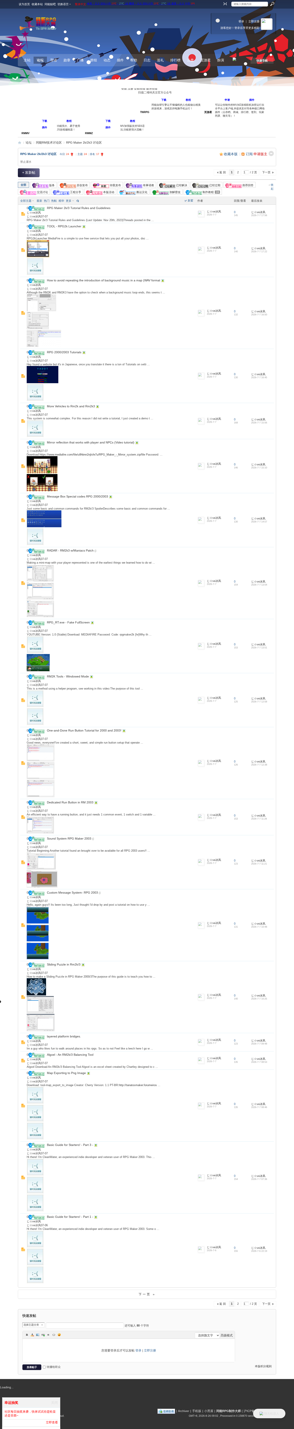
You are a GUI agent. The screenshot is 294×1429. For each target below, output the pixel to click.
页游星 (205, 60)
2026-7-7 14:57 (259, 521)
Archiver (183, 1411)
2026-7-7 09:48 (259, 1043)
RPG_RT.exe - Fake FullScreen (68, 622)
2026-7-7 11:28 (259, 818)
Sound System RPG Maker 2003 (69, 838)
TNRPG (144, 116)
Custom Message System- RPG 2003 (72, 892)
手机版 (196, 1411)
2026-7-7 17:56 (259, 215)
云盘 (190, 60)
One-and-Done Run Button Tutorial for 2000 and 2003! (84, 730)
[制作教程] (36, 208)
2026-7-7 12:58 (259, 701)
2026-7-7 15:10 (259, 467)
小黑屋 (208, 1411)
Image (38, 1335)
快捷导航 (262, 60)
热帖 (54, 200)
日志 (147, 60)
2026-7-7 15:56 (259, 422)
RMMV (25, 124)
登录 (241, 21)
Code (54, 1335)
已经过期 (214, 185)
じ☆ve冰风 (34, 212)
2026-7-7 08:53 (259, 1062)
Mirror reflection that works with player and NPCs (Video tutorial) (90, 442)
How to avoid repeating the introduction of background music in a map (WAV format (103, 280)
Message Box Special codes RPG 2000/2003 (77, 496)
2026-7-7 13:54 (259, 584)
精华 (61, 200)
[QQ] (166, 1411)
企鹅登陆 (139, 88)
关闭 (54, 1402)
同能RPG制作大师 (19, 142)
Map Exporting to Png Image (66, 1073)
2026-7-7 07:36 (259, 1179)
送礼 (160, 60)
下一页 (266, 172)
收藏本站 (37, 4)
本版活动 (108, 192)
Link (43, 1335)
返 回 (222, 172)
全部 (23, 184)
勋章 (66, 60)
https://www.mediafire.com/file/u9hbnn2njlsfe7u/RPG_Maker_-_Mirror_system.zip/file (92, 454)
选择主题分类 (31, 1324)
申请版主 (260, 154)
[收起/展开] (271, 153)
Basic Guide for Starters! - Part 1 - (70, 1216)
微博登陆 (151, 88)
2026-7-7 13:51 (259, 647)
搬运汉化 (141, 192)
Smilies (59, 1335)
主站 (27, 60)
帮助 (133, 60)
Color (32, 1335)
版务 (51, 185)
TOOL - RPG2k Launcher (64, 226)
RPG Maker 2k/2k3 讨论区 (84, 142)
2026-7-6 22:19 (259, 1251)
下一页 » (147, 1294)
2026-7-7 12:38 (259, 764)
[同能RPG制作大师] (39, 24)
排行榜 (175, 60)
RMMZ (88, 124)
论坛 (40, 60)
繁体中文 (80, 4)
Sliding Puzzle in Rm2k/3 (63, 964)
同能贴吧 (50, 4)
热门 (47, 200)
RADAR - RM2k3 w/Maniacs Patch (70, 550)
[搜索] (272, 4)
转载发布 (115, 185)
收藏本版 (231, 154)
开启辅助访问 (221, 3)
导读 (53, 60)
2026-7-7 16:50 (259, 314)
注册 (130, 88)
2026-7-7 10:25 (259, 998)
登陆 (124, 88)
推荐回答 (247, 185)
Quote (48, 1335)
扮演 (220, 60)
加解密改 (175, 192)
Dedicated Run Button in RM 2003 (70, 802)
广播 (80, 60)
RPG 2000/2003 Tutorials (64, 352)
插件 (120, 60)
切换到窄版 (224, 4)
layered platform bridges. (64, 1036)
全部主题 (25, 200)
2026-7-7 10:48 (259, 926)
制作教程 (210, 192)
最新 (39, 200)
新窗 (190, 200)
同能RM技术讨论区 (49, 142)
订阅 (249, 154)
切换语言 (63, 4)
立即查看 (52, 1422)
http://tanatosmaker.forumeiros (138, 1085)
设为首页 (24, 4)
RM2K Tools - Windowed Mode (68, 676)
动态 (107, 60)
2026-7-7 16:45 (259, 377)
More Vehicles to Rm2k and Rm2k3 (71, 406)
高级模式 (227, 1335)
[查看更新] (77, 200)
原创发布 (82, 185)
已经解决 (181, 185)
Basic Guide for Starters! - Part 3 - (70, 1145)
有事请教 (148, 185)
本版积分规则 (263, 1366)
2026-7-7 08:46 (259, 1107)
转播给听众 (54, 1367)
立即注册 (254, 21)
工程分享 (75, 192)
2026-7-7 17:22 (259, 251)
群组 (93, 60)
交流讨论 (42, 192)
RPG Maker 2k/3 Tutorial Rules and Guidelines (78, 208)
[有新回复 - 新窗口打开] (23, 214)
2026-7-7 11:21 (259, 863)
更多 (68, 200)
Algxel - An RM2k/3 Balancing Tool (70, 1054)
